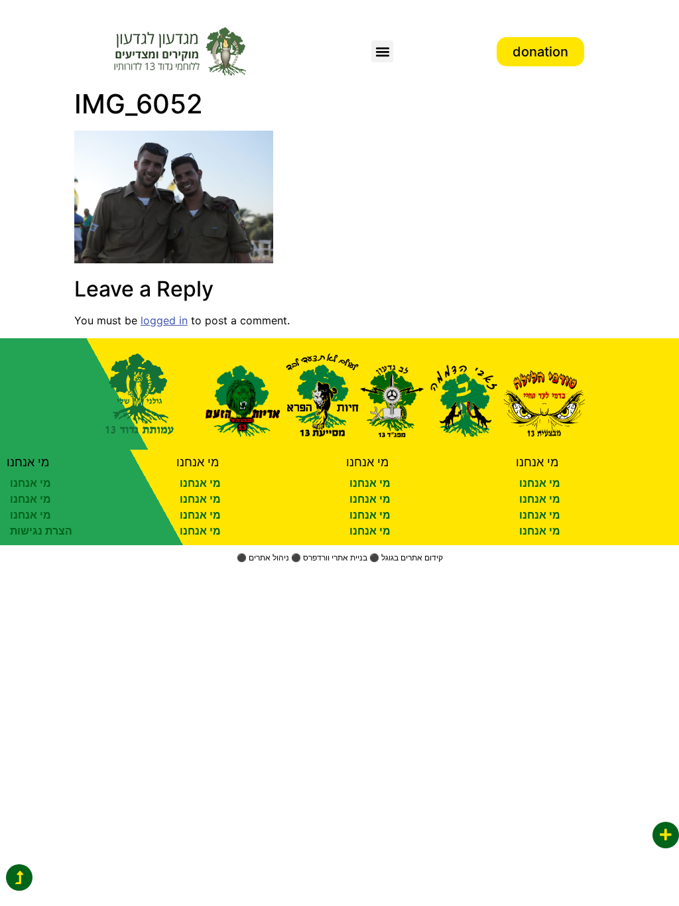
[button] (382, 51)
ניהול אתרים (269, 557)
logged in (164, 320)
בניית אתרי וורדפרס (335, 557)
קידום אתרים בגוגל (412, 557)
